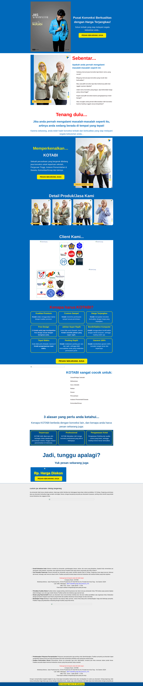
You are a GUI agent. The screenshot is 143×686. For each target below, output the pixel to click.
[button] (31, 212)
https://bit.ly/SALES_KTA (82, 583)
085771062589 (71, 583)
